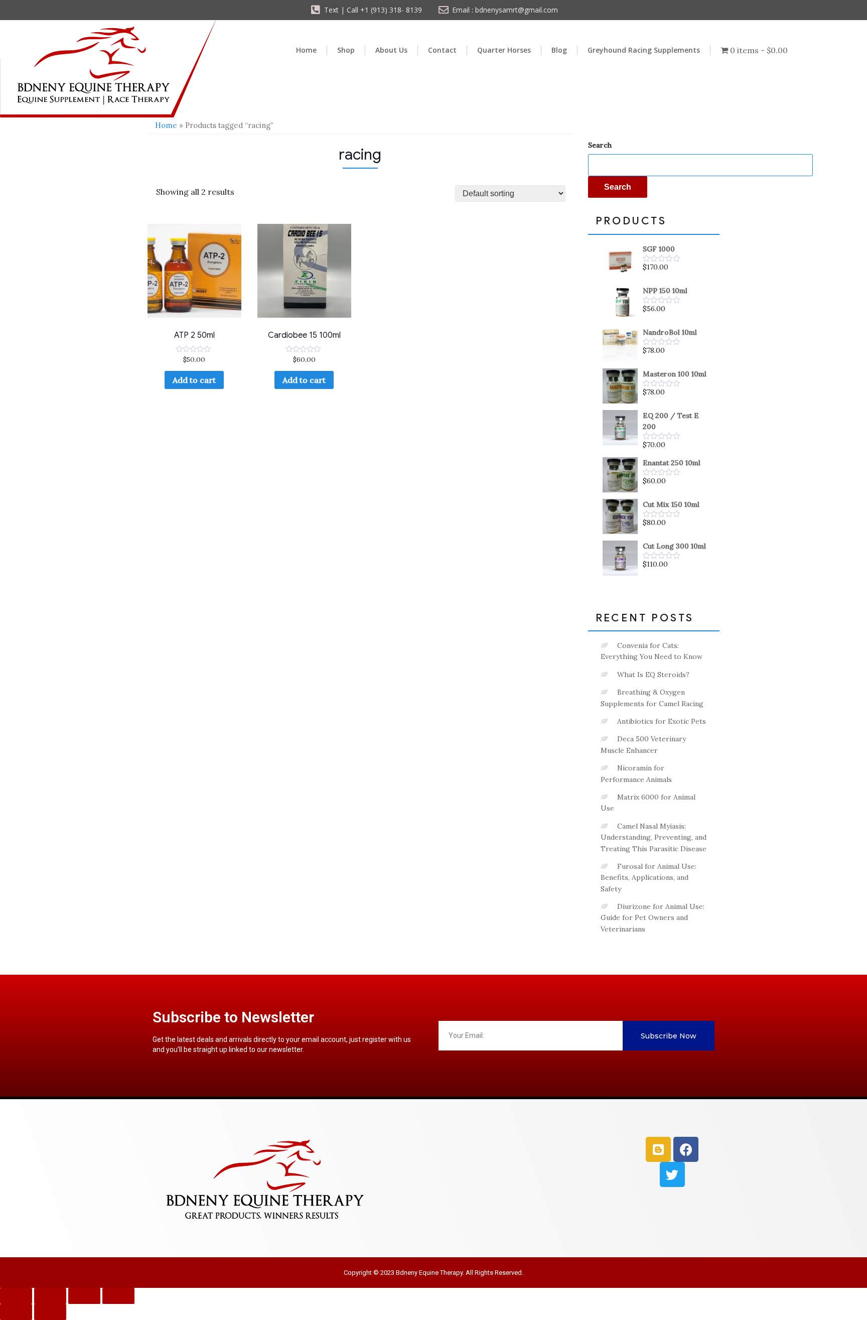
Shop (346, 50)
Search (600, 145)
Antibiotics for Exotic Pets (661, 721)
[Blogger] (658, 1149)
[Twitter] (672, 1174)
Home (306, 50)
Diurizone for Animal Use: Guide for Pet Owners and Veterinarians (652, 918)
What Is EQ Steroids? (653, 674)
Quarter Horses (504, 50)
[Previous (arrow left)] (16, 1312)
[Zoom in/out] (16, 1296)
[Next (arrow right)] (50, 1312)
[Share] (84, 1296)
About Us (391, 50)
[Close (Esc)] (118, 1296)
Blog (559, 50)
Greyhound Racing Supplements (644, 50)
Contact (442, 50)
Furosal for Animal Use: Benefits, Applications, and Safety (648, 877)
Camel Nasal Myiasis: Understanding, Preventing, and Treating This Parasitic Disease (653, 837)
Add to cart (194, 380)
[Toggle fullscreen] (50, 1296)
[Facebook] (685, 1149)
